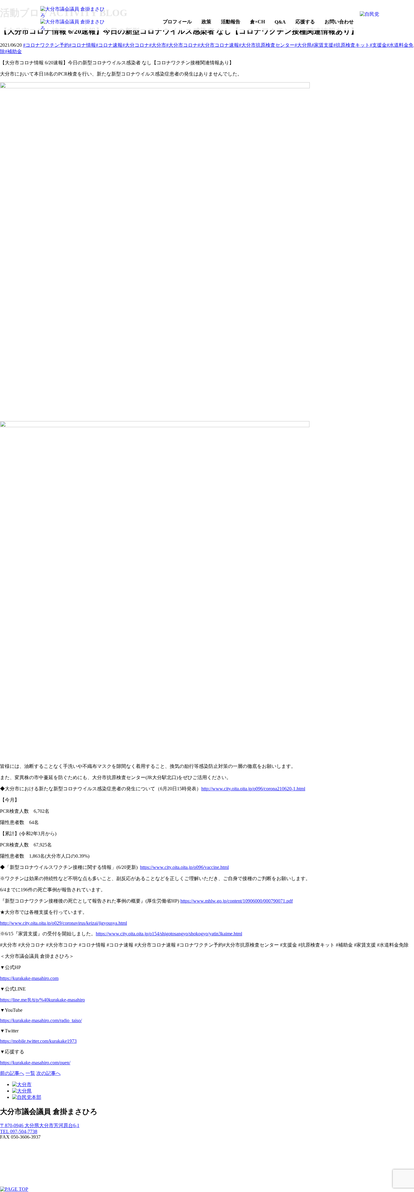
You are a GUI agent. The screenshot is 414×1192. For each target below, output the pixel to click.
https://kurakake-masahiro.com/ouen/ (35, 1062)
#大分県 (303, 45)
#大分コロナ (135, 45)
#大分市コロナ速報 (218, 45)
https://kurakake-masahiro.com (29, 978)
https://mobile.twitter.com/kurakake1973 (38, 1041)
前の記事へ (12, 1073)
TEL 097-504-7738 (18, 1131)
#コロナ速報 (109, 45)
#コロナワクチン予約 (46, 45)
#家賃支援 (322, 45)
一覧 (30, 1073)
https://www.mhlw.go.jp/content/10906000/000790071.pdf (236, 900)
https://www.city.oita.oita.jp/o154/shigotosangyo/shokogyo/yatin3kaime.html (169, 933)
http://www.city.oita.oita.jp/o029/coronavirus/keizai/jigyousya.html (63, 923)
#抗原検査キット (351, 45)
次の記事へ (48, 1073)
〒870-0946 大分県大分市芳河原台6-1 (39, 1125)
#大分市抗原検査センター (267, 45)
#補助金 (13, 51)
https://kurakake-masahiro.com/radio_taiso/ (41, 1020)
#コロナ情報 (82, 45)
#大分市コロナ (182, 45)
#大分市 (157, 45)
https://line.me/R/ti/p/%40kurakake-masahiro (42, 999)
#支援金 (378, 45)
